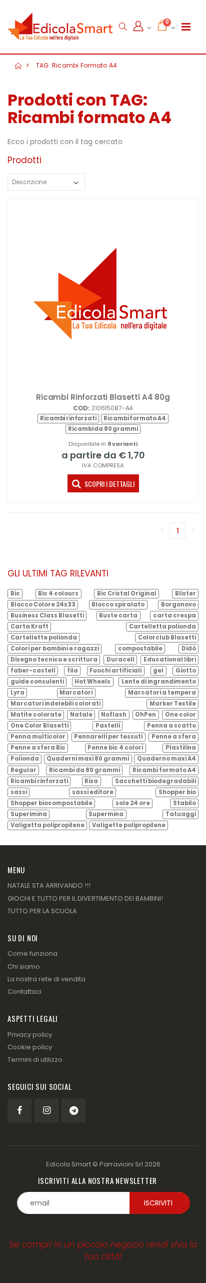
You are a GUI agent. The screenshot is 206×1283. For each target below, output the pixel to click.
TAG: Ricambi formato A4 (77, 65)
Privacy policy (30, 1034)
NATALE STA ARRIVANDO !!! (49, 885)
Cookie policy (30, 1047)
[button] (122, 27)
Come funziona (33, 953)
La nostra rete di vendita (47, 979)
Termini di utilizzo (35, 1059)
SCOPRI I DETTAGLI (108, 483)
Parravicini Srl (121, 1164)
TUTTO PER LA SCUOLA (42, 911)
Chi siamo (24, 966)
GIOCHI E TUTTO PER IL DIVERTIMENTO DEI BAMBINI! (85, 898)
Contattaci (25, 991)
